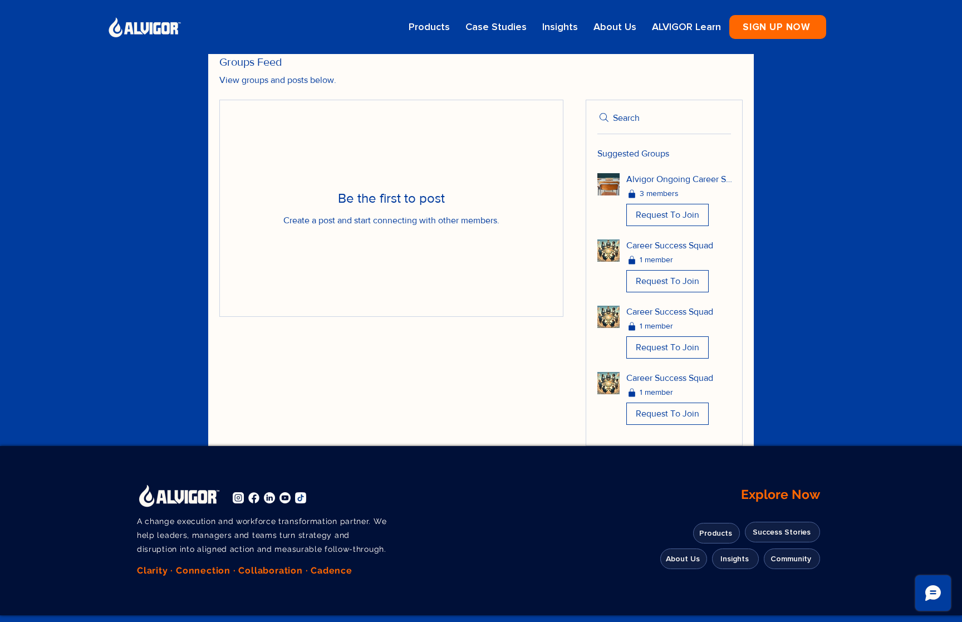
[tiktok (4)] (300, 497)
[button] (777, 27)
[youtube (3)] (285, 497)
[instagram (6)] (238, 497)
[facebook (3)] (253, 497)
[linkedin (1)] (269, 497)
